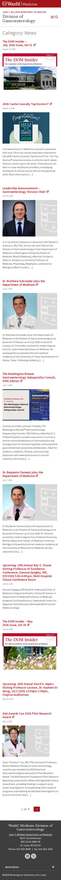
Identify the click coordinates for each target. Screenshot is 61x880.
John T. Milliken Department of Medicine (30, 834)
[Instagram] (27, 856)
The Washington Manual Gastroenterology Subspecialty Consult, (29, 377)
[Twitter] (33, 856)
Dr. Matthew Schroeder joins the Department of (24, 283)
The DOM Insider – (19, 43)
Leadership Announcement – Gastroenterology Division (26, 190)
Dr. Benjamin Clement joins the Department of (23, 474)
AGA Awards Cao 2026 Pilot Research (27, 715)
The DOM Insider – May (18, 623)
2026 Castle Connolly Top (27, 104)
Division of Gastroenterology (19, 18)
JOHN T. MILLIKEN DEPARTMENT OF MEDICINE (24, 12)
